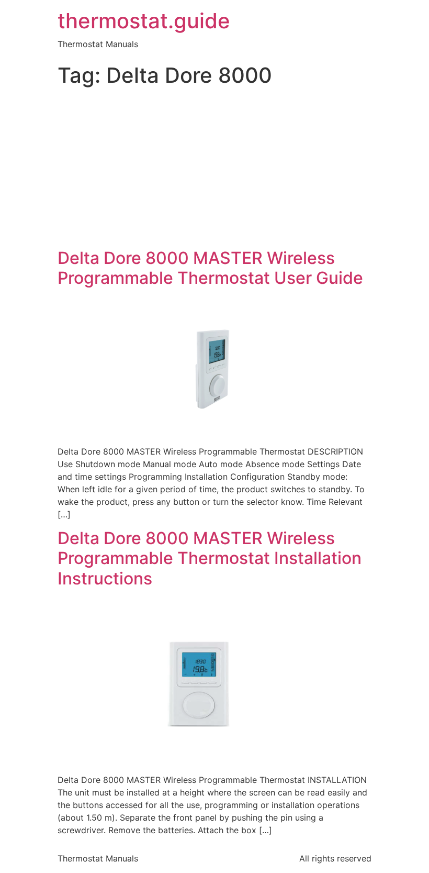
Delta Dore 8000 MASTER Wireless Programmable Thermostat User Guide (210, 268)
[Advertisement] (214, 169)
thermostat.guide (144, 21)
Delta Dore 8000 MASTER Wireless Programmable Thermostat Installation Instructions (210, 558)
